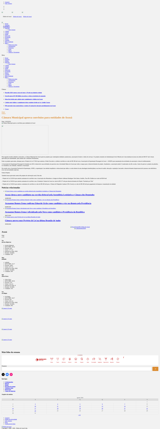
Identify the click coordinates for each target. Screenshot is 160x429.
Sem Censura (11, 29)
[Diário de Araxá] (22, 16)
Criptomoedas (9, 382)
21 (124, 408)
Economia (7, 37)
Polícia (7, 38)
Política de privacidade (11, 419)
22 (147, 408)
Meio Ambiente (9, 41)
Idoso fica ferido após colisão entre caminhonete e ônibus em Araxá (24, 99)
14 (124, 406)
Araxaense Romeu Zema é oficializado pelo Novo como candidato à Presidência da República (45, 212)
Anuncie (7, 2)
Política (7, 26)
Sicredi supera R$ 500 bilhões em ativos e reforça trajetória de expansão (25, 96)
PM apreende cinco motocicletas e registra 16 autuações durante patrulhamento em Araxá (30, 105)
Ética (6, 422)
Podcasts (7, 28)
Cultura (7, 31)
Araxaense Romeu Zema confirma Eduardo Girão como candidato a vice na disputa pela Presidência (48, 203)
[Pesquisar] (155, 369)
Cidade (7, 32)
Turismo (7, 40)
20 (102, 408)
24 (35, 411)
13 (102, 406)
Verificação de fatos (10, 424)
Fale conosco (8, 3)
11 (57, 406)
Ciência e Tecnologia (13, 52)
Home (3, 112)
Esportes (7, 25)
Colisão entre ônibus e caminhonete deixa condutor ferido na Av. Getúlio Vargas (27, 102)
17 (35, 408)
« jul (79, 415)
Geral (9, 49)
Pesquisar (4, 366)
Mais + (7, 43)
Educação (7, 35)
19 (80, 408)
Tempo (7, 109)
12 (80, 406)
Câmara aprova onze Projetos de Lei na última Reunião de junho (33, 220)
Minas (10, 51)
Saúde (6, 34)
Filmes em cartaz (12, 45)
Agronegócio (11, 46)
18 (57, 408)
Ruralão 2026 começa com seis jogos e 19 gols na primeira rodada (23, 92)
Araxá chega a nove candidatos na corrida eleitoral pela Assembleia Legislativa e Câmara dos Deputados (49, 195)
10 (35, 406)
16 (13, 408)
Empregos (11, 48)
